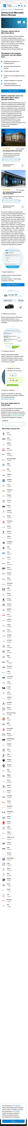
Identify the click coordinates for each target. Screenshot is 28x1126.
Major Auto (4, 9)
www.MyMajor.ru (5, 277)
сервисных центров (16, 415)
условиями (17, 1111)
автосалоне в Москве (7, 399)
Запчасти (11, 9)
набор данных (16, 1105)
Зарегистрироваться (13, 284)
